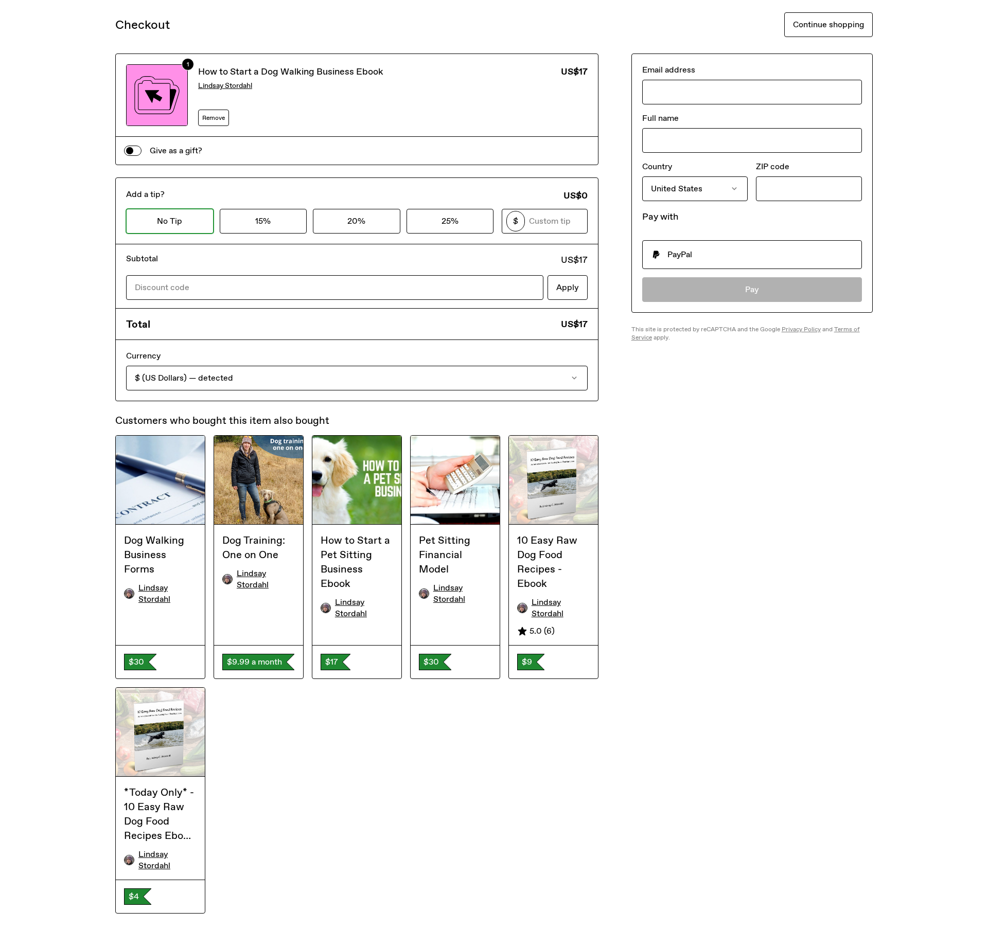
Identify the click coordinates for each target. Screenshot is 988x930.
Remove (213, 117)
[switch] (133, 151)
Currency (143, 356)
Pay (752, 289)
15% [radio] (263, 221)
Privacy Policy (801, 329)
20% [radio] (356, 221)
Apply (567, 287)
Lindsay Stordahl (225, 85)
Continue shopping (828, 24)
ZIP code (772, 166)
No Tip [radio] (169, 221)
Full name (660, 118)
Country (657, 166)
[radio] (752, 254)
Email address (668, 70)
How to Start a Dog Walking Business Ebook (290, 71)
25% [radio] (450, 221)
